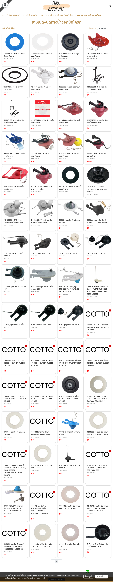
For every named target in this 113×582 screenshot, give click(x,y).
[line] (87, 571)
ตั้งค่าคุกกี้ (88, 577)
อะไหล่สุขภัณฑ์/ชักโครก (65, 15)
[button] (110, 6)
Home (4, 15)
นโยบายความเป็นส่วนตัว (25, 578)
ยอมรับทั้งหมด (101, 577)
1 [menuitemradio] (56, 561)
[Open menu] (3, 6)
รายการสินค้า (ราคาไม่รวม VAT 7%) (34, 15)
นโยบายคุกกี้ (41, 578)
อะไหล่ (52, 15)
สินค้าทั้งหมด (14, 15)
